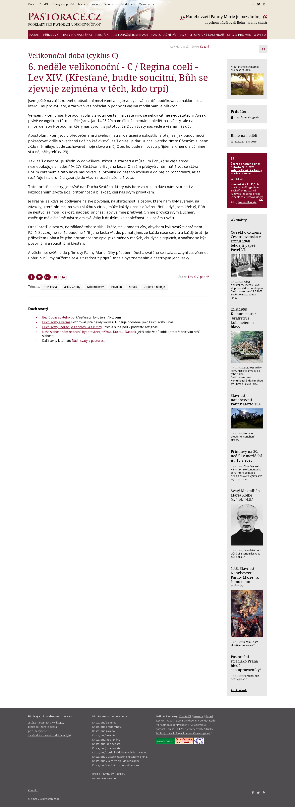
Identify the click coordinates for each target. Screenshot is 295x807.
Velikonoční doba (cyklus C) (73, 55)
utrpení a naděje (154, 287)
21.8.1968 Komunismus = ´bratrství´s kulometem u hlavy (243, 318)
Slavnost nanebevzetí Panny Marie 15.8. (246, 399)
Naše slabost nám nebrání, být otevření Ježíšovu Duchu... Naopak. (89, 332)
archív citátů (257, 22)
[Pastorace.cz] (64, 19)
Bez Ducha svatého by (58, 317)
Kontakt (33, 790)
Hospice (198, 716)
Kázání (204, 46)
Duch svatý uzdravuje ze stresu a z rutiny (72, 327)
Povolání (116, 287)
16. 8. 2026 (250, 141)
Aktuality (239, 220)
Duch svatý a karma (56, 322)
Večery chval (194, 729)
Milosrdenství (95, 287)
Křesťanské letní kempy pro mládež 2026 (245, 68)
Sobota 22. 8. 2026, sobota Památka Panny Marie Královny (246, 170)
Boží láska (50, 287)
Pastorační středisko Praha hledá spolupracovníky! (246, 663)
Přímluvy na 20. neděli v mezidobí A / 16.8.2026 (246, 455)
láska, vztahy (72, 287)
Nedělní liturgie (247, 202)
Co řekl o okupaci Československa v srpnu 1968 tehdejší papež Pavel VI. (246, 241)
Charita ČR (185, 716)
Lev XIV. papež (179, 46)
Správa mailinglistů (247, 117)
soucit (133, 287)
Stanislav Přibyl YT (186, 720)
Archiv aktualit (239, 690)
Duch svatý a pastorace (88, 340)
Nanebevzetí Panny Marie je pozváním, (223, 16)
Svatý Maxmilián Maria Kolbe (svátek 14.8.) (245, 495)
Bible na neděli (244, 135)
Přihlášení (240, 111)
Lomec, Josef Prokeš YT (175, 725)
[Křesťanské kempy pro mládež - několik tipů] (247, 84)
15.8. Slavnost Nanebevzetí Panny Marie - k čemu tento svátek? (245, 577)
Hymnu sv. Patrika (112, 773)
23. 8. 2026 (237, 141)
